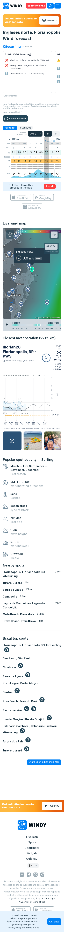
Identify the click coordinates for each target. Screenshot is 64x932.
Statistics (25, 128)
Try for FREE (38, 6)
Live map (32, 837)
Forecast (9, 128)
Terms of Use (32, 928)
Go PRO (51, 20)
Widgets (32, 853)
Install (50, 186)
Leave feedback (17, 118)
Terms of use (38, 902)
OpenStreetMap (43, 317)
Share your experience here (44, 762)
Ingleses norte (24, 251)
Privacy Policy (25, 902)
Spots (32, 842)
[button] (51, 358)
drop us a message (45, 899)
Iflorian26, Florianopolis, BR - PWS (19, 351)
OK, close (54, 921)
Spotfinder (32, 848)
